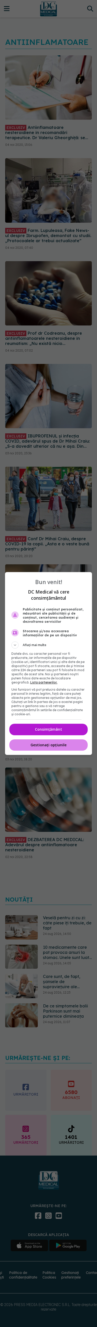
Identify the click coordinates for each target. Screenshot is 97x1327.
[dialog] (48, 663)
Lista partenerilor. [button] (43, 682)
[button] (48, 645)
